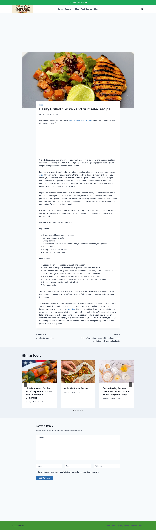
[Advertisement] (78, 36)
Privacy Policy (123, 526)
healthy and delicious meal (80, 120)
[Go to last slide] (25, 384)
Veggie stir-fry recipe (45, 336)
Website (98, 466)
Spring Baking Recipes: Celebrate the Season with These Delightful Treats (116, 391)
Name (40, 466)
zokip (43, 114)
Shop (96, 9)
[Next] (130, 384)
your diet (71, 309)
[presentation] (39, 371)
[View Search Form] (142, 9)
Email (69, 466)
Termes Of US (137, 526)
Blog (77, 9)
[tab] (73, 410)
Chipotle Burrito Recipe (76, 388)
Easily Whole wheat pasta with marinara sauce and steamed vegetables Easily (100, 338)
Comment (42, 437)
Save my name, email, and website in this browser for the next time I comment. (68, 472)
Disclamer (110, 526)
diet (41, 175)
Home (60, 9)
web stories (86, 9)
